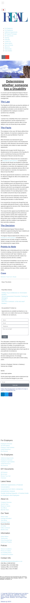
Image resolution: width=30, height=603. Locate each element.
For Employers (9, 28)
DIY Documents (9, 36)
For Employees (9, 30)
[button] (3, 3)
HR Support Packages (11, 34)
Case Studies (8, 50)
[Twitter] (6, 394)
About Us (7, 47)
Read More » (4, 294)
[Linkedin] (3, 394)
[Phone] (3, 57)
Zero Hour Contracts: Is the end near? (13, 301)
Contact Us (8, 41)
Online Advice (8, 43)
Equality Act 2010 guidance (10, 160)
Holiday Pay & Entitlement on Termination (14, 293)
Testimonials (8, 49)
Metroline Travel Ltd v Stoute (9, 277)
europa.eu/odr (17, 589)
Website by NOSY (6, 601)
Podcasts (7, 39)
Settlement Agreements (11, 32)
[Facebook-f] (10, 394)
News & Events (9, 45)
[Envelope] (7, 57)
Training (7, 37)
